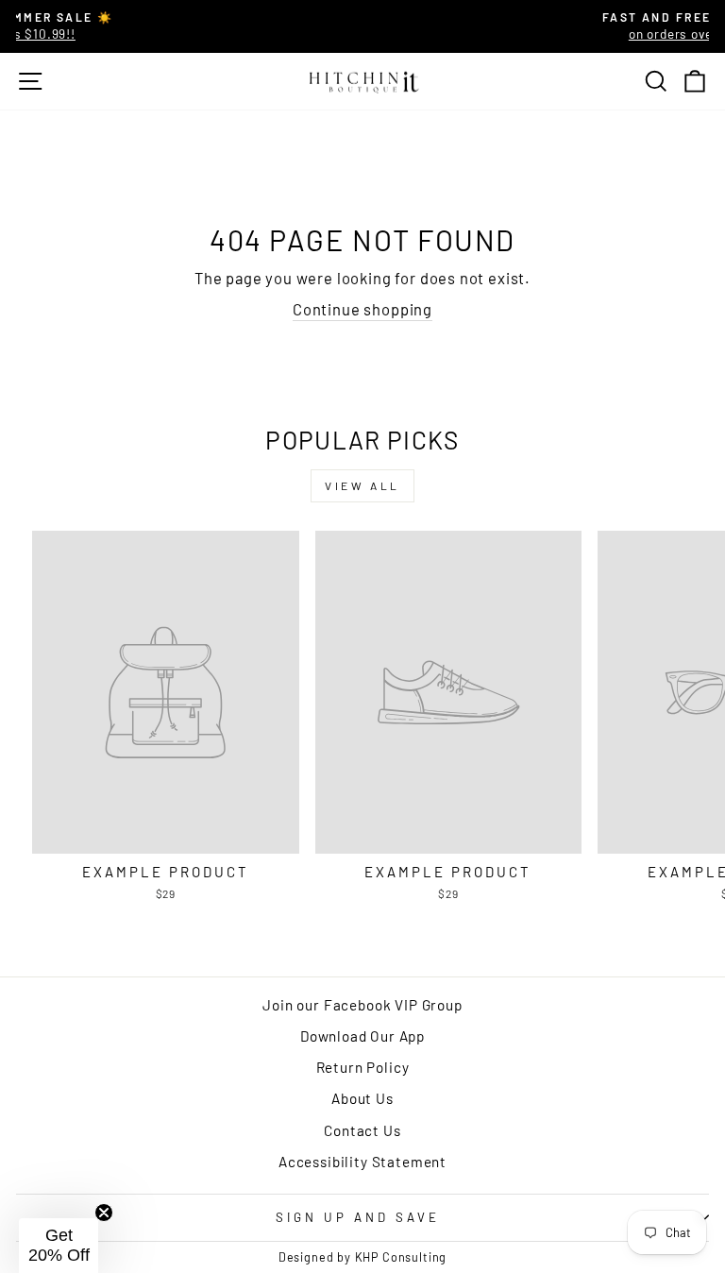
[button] (58, 1245)
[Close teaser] (103, 1212)
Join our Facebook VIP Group (362, 1004)
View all (362, 485)
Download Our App (362, 1035)
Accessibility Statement (362, 1161)
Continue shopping (362, 308)
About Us (362, 1098)
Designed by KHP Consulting (362, 1257)
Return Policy (363, 1067)
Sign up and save (358, 1217)
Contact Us (362, 1130)
